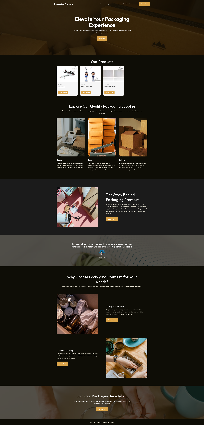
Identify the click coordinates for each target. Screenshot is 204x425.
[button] (143, 4)
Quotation (117, 4)
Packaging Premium (63, 4)
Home (102, 4)
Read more (63, 92)
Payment (109, 4)
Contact (131, 4)
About (125, 4)
